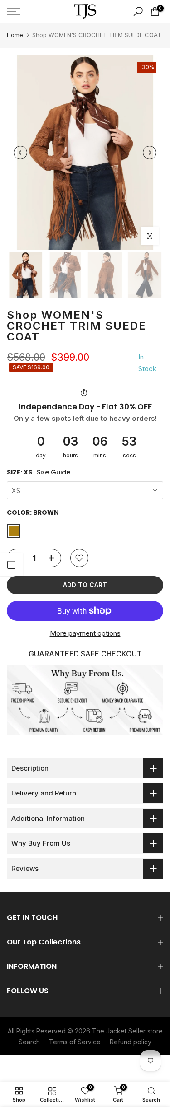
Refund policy (130, 1042)
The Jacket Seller (119, 1031)
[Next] (149, 152)
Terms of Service (75, 1042)
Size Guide (53, 472)
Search (29, 1042)
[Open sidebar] (11, 565)
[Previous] (20, 152)
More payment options (85, 633)
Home (15, 34)
